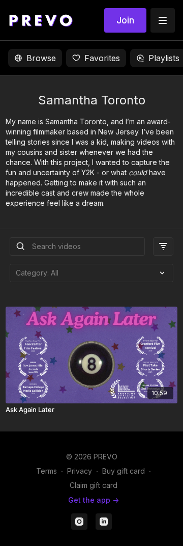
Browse (41, 58)
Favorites (102, 58)
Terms (46, 471)
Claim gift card (93, 485)
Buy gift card (123, 471)
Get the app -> (93, 500)
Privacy (79, 471)
